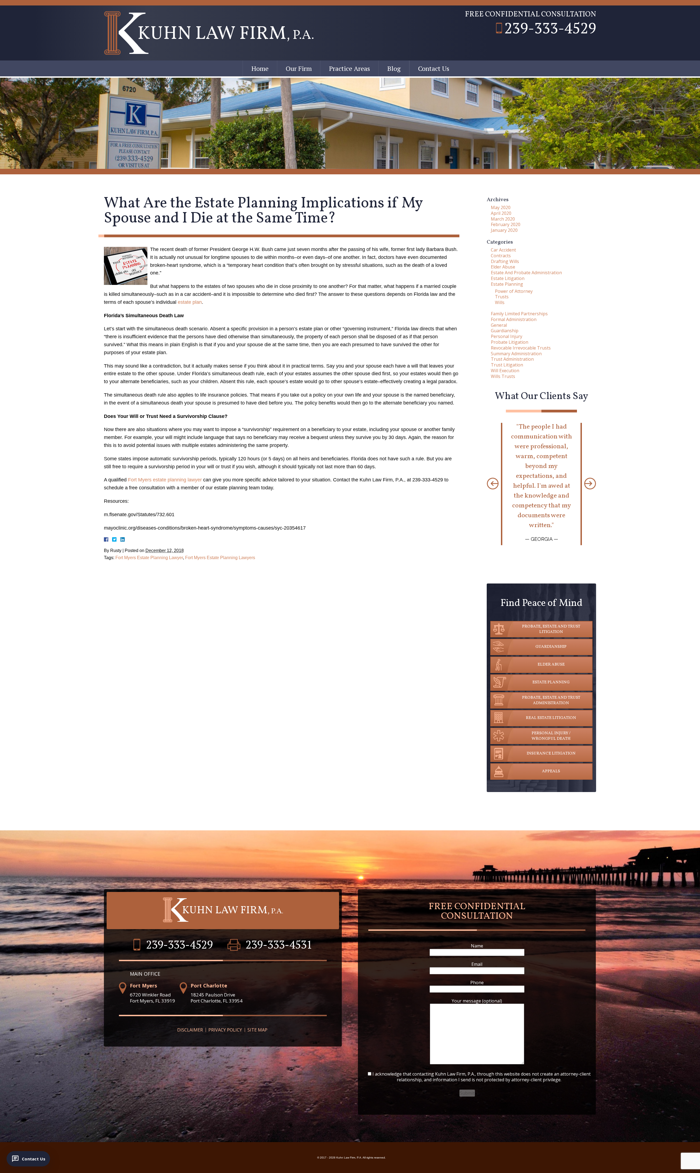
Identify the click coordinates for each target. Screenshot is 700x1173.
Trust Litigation (507, 365)
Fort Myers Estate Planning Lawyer (149, 557)
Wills (499, 302)
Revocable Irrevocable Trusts (521, 348)
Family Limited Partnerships (519, 314)
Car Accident (503, 250)
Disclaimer (190, 1030)
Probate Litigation (509, 342)
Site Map (257, 1030)
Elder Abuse (503, 267)
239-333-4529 (550, 27)
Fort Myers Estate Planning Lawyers (220, 557)
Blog (394, 68)
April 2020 (501, 213)
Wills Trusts (503, 376)
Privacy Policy (225, 1030)
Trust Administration (512, 359)
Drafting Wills (505, 261)
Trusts (502, 297)
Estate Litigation (507, 278)
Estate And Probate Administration (526, 273)
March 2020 (503, 219)
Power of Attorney (514, 291)
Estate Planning (507, 284)
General (499, 325)
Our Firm (299, 68)
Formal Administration (513, 319)
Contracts (501, 256)
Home (260, 68)
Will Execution (505, 371)
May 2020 (501, 207)
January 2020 (504, 230)
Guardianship (504, 331)
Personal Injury (506, 336)
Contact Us (433, 68)
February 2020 (505, 224)
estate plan (190, 302)
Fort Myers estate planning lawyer (165, 480)
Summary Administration (516, 354)
